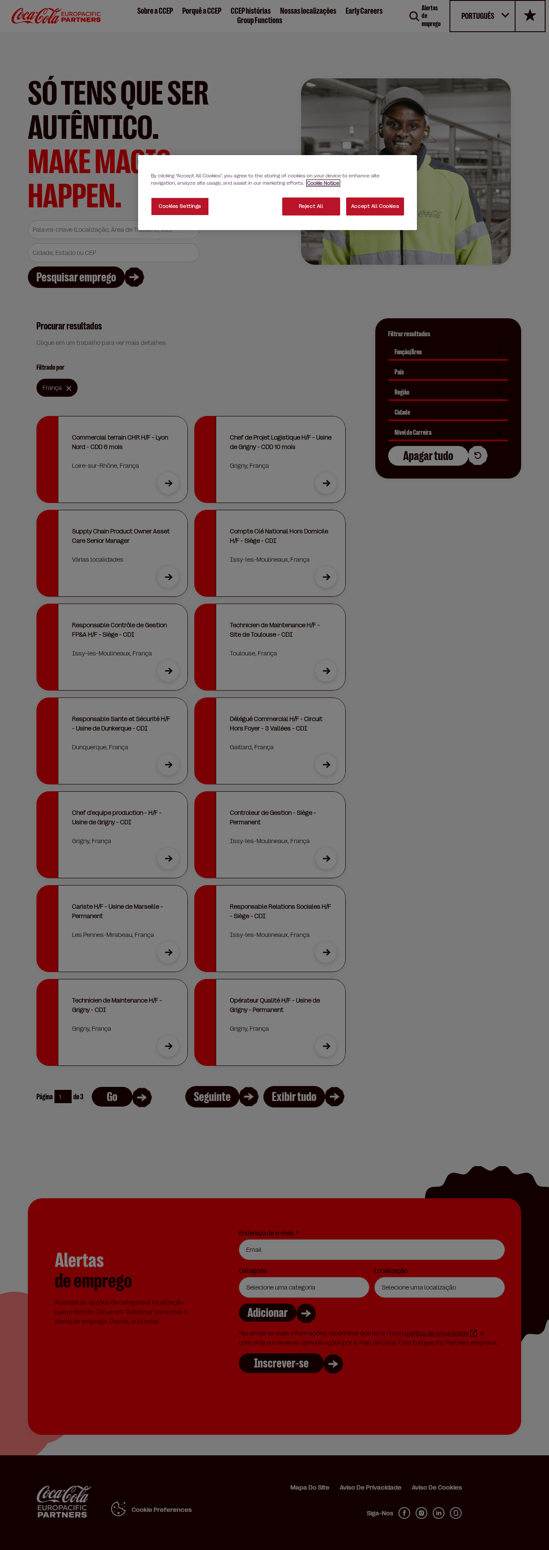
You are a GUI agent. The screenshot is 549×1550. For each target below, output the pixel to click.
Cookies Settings (180, 206)
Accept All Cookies (375, 206)
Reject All (311, 206)
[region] (277, 192)
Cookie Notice (323, 183)
